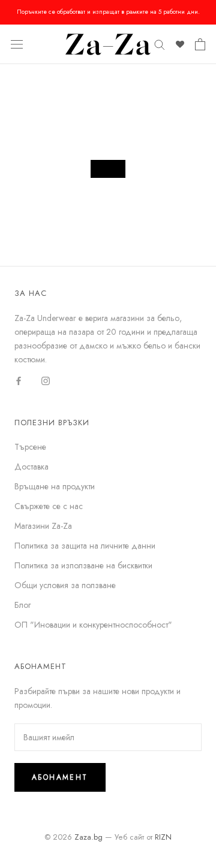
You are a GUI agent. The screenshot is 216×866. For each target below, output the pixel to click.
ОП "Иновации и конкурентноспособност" (93, 625)
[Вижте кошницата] (200, 44)
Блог (22, 605)
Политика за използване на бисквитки (83, 565)
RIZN (163, 837)
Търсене (30, 447)
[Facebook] (18, 380)
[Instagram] (45, 380)
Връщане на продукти (54, 486)
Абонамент (60, 777)
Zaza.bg (88, 837)
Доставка (31, 467)
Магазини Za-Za (43, 526)
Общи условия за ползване (65, 585)
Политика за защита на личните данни (84, 546)
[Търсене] (159, 44)
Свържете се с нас (48, 506)
